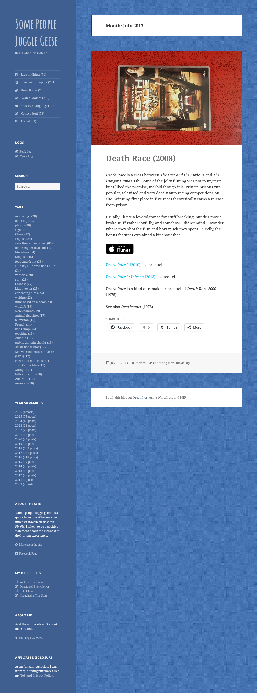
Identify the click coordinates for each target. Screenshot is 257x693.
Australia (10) (25, 379)
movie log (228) (26, 216)
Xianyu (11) (23, 370)
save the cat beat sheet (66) (34, 243)
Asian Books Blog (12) (30, 347)
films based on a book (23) (33, 302)
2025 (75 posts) (25, 416)
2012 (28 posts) (25, 475)
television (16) (25, 320)
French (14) (23, 324)
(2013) (130, 276)
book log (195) (25, 221)
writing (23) (23, 297)
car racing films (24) (29, 293)
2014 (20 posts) (25, 466)
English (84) (23, 239)
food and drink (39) (29, 261)
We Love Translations (31, 582)
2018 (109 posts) (26, 448)
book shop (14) (25, 329)
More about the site (30, 544)
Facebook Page (27, 553)
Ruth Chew (25, 591)
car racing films (164, 363)
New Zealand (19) (27, 311)
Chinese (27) (23, 284)
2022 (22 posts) (25, 430)
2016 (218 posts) (26, 457)
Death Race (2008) (141, 158)
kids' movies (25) (27, 288)
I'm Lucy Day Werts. (30, 637)
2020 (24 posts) (25, 439)
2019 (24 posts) (25, 444)
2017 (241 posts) (26, 453)
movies (141, 363)
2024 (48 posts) (25, 421)
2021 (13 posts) (25, 434)
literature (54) (25, 252)
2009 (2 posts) (24, 484)
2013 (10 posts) (25, 471)
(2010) (123, 264)
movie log (183, 363)
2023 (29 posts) (25, 425)
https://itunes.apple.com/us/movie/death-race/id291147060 (120, 249)
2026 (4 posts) (24, 412)
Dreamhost (140, 397)
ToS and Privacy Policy (36, 675)
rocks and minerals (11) (32, 361)
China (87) (22, 234)
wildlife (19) (23, 306)
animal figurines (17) (30, 315)
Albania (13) (24, 338)
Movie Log (25, 156)
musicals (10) (24, 383)
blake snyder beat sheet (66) (34, 248)
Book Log (24, 151)
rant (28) (21, 279)
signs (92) (21, 230)
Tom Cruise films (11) (30, 365)
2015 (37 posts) (25, 462)
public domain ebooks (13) (34, 342)
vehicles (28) (24, 275)
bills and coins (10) (28, 374)
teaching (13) (24, 333)
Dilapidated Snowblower (33, 586)
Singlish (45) (24, 257)
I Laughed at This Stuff (32, 595)
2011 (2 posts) (24, 480)
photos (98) (23, 225)
